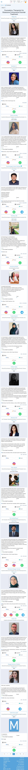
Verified (5, 762)
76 (20, 754)
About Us (22, 757)
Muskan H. (14, 66)
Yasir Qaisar (14, 467)
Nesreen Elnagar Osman (14, 569)
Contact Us (21, 759)
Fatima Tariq (14, 367)
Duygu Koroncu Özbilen (14, 664)
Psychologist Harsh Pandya (13, 166)
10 (16, 348)
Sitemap (5, 765)
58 (16, 297)
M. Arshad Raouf (14, 518)
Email (21, 56)
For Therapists (21, 764)
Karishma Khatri (14, 266)
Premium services (20, 766)
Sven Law (14, 618)
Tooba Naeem (14, 316)
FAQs (4, 764)
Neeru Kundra (14, 115)
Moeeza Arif (14, 417)
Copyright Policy (6, 761)
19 (16, 98)
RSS (5, 769)
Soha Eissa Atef (14, 712)
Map (8, 56)
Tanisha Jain (14, 215)
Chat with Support (20, 761)
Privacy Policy (6, 758)
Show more (14, 19)
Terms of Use (6, 759)
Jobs (4, 767)
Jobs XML (9, 769)
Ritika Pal (14, 16)
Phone (14, 59)
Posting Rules (21, 762)
